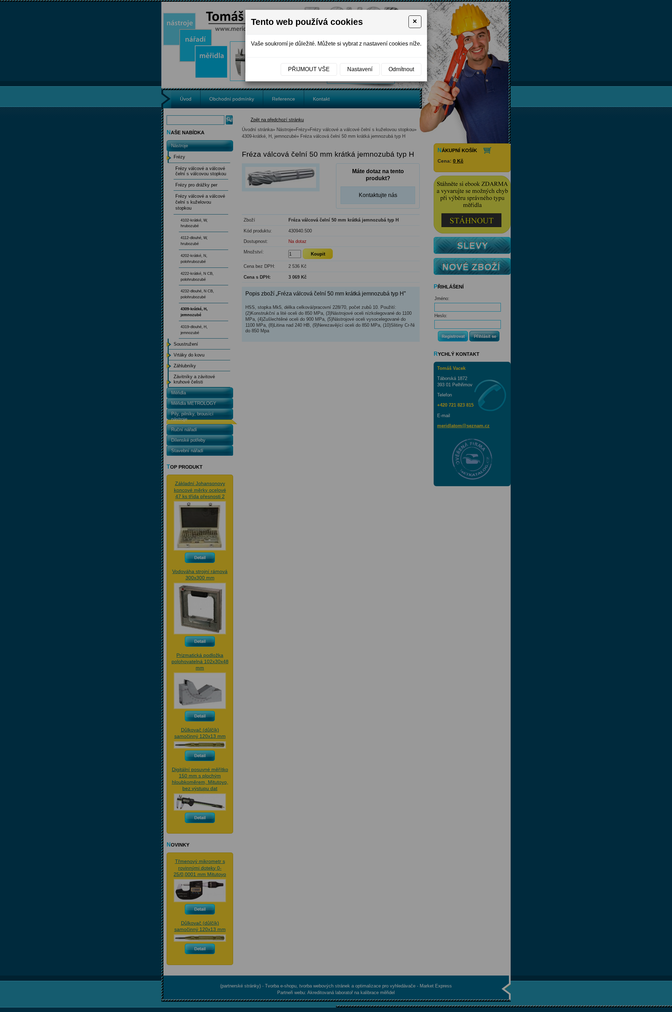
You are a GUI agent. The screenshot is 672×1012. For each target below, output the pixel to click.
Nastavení (359, 69)
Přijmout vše (309, 69)
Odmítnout (401, 69)
